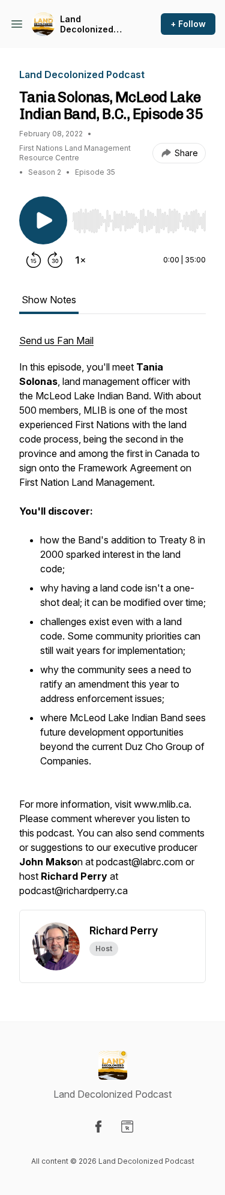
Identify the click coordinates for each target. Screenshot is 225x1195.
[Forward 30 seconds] (55, 260)
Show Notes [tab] (49, 300)
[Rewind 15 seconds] (33, 260)
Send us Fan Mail (56, 340)
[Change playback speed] (80, 260)
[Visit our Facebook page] (98, 1127)
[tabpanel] (112, 621)
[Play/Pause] (43, 220)
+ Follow (188, 24)
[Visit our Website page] (127, 1127)
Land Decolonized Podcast (86, 24)
